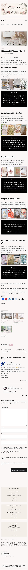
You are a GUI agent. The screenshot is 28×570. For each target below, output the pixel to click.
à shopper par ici (12, 98)
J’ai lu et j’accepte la (10, 452)
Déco (2, 48)
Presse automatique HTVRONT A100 (14, 495)
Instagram (6, 553)
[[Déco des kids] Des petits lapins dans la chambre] (18, 316)
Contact (5, 552)
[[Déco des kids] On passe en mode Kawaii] (6, 329)
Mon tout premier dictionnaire (14, 516)
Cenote (2, 566)
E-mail (2, 433)
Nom (2, 427)
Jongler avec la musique (14, 491)
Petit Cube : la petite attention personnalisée (7, 351)
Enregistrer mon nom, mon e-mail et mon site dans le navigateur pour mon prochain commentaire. (14, 448)
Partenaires (6, 554)
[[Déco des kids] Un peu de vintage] (6, 316)
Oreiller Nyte (14, 498)
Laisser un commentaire (18, 470)
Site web (3, 439)
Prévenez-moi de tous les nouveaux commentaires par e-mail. (14, 458)
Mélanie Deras (10, 362)
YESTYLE (14, 525)
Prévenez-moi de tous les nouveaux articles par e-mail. (13, 464)
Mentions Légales (8, 556)
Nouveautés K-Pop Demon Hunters (14, 512)
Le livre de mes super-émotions (14, 509)
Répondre (24, 380)
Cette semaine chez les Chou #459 (21, 351)
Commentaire (4, 407)
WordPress (18, 566)
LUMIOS (14, 529)
